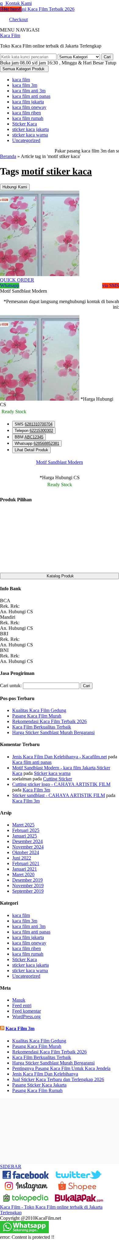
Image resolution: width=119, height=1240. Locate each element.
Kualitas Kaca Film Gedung (39, 1040)
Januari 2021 (24, 869)
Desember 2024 (27, 841)
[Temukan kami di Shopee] (79, 1189)
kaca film (21, 79)
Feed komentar (26, 1011)
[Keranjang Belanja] (1, 19)
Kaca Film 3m (19, 1028)
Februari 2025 (25, 830)
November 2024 (28, 846)
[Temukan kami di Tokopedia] (26, 1201)
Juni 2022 (21, 858)
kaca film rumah (27, 118)
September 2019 (28, 891)
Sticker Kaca (24, 123)
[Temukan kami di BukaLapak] (79, 1201)
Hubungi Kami (14, 187)
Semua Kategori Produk (23, 69)
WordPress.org (26, 1016)
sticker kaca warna (30, 134)
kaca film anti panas (31, 96)
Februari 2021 (25, 863)
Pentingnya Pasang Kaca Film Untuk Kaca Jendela (61, 1068)
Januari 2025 (24, 835)
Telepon (34, 430)
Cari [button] (107, 57)
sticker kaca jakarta (30, 129)
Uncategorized (26, 140)
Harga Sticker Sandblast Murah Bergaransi (53, 1062)
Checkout (18, 19)
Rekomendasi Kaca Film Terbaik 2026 (37, 9)
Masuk (18, 1000)
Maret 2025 (23, 824)
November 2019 (28, 885)
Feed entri (21, 1005)
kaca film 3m (24, 85)
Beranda (8, 156)
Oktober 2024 (25, 852)
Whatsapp (37, 443)
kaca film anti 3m (28, 90)
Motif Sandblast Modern (59, 462)
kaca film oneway (29, 107)
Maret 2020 (23, 874)
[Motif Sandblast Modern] (39, 274)
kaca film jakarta (28, 101)
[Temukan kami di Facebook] (26, 1178)
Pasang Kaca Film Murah (36, 1046)
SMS (33, 424)
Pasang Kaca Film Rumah (37, 1090)
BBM (29, 437)
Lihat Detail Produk (31, 450)
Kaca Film (10, 35)
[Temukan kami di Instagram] (26, 1189)
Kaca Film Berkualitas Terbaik (41, 1057)
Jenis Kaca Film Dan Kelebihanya (45, 1073)
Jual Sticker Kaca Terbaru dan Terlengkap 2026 (58, 1079)
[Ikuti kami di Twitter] (79, 1178)
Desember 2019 (27, 880)
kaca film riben (26, 112)
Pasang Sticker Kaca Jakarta (39, 1085)
